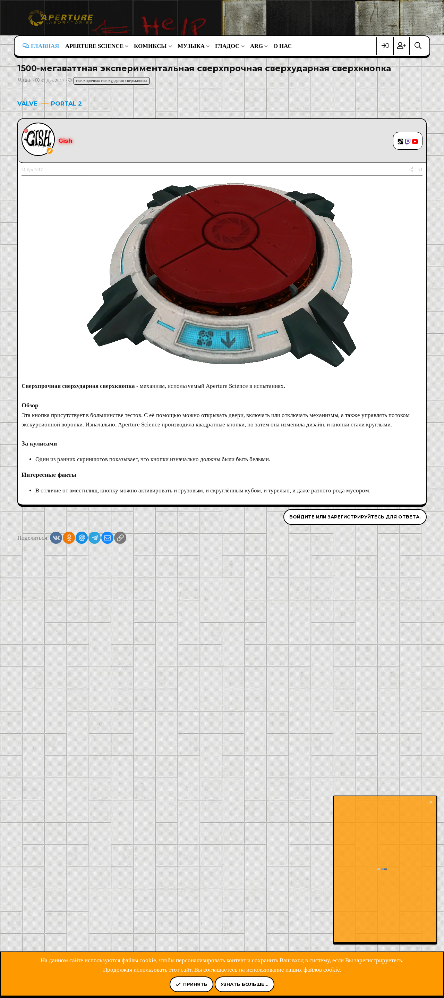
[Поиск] (418, 46)
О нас (282, 46)
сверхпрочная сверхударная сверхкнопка (111, 80)
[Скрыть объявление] (430, 803)
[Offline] (26, 130)
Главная (45, 46)
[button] (96, 46)
